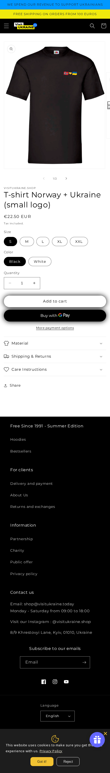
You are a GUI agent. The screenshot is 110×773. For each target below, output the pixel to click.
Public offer (21, 562)
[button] (6, 26)
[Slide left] (43, 178)
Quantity (11, 273)
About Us (19, 495)
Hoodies (18, 439)
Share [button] (15, 385)
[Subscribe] (84, 662)
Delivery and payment (31, 483)
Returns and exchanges (32, 506)
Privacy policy (23, 573)
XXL (79, 241)
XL (59, 241)
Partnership (21, 539)
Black (14, 261)
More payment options (55, 328)
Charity (17, 550)
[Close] (105, 733)
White (40, 261)
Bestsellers (20, 451)
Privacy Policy (51, 751)
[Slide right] (66, 178)
